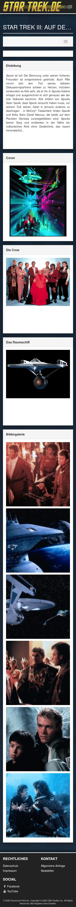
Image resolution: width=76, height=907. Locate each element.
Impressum (10, 871)
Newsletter (47, 871)
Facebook (13, 886)
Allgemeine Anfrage (53, 866)
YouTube (12, 891)
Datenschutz (10, 866)
